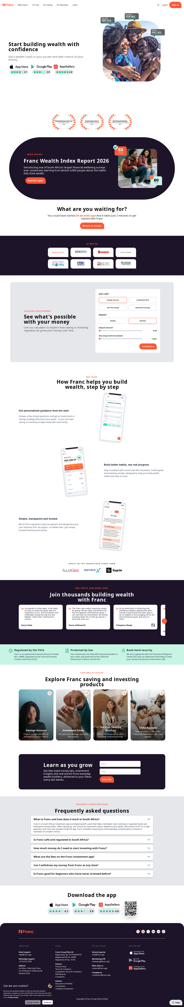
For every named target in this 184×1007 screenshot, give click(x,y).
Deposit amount (106, 328)
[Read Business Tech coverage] (80, 252)
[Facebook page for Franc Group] (148, 931)
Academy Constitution (64, 989)
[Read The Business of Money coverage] (126, 264)
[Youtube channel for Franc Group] (153, 931)
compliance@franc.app (101, 975)
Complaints (60, 977)
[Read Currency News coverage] (58, 252)
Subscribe (106, 779)
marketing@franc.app (101, 961)
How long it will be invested (111, 336)
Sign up (175, 5)
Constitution (60, 986)
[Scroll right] (164, 621)
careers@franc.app (99, 968)
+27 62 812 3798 (25, 961)
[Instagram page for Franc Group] (143, 931)
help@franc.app (25, 954)
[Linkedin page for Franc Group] (158, 931)
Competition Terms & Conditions (68, 972)
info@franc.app (98, 954)
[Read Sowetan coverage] (103, 252)
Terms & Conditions (63, 969)
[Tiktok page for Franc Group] (163, 931)
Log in (165, 5)
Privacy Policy (60, 966)
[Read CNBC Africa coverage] (80, 264)
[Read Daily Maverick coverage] (126, 252)
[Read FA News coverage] (103, 264)
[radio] (113, 300)
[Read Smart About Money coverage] (58, 264)
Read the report (35, 180)
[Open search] (158, 5)
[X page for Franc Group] (138, 931)
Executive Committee (63, 983)
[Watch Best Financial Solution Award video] (120, 122)
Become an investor (92, 225)
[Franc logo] (8, 5)
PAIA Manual (60, 974)
